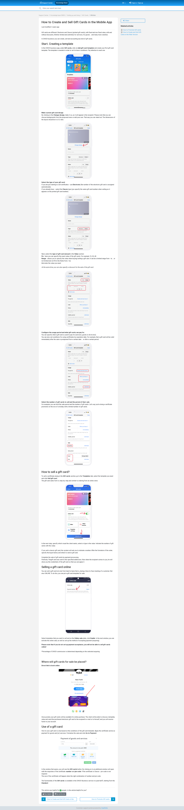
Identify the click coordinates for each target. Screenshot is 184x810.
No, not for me (60, 794)
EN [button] (123, 3)
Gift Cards (85, 15)
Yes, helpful (47, 794)
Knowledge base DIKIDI (58, 15)
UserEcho (104, 808)
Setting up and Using (73, 15)
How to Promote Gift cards (132, 30)
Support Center (48, 3)
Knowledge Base (61, 3)
